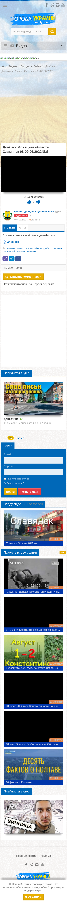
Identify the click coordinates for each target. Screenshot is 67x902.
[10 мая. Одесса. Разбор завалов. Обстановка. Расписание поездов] (33, 727)
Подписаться (21, 215)
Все (63, 552)
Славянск (13, 241)
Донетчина (11, 418)
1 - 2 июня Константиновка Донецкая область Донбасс (34, 629)
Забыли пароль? (14, 483)
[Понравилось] (28, 202)
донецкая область (33, 248)
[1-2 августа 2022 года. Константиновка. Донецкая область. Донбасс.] (33, 651)
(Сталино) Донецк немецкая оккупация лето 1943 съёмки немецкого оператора (34, 591)
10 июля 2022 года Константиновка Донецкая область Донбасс (34, 706)
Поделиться (19, 227)
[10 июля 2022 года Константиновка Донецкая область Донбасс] (33, 689)
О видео (10, 228)
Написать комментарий (25, 276)
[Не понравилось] (38, 202)
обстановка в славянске (24, 251)
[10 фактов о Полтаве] (33, 766)
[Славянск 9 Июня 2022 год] (33, 527)
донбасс (47, 248)
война (20, 248)
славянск (10, 248)
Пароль (8, 466)
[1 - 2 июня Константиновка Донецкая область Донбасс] (33, 613)
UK (22, 437)
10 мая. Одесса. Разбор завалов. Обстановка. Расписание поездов (34, 744)
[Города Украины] (33, 19)
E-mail (8, 454)
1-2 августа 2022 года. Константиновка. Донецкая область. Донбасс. (34, 668)
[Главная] (3, 66)
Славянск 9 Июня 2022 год (22, 543)
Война (37, 220)
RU (11, 437)
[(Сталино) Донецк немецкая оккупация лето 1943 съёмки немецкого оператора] (33, 575)
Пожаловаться (25, 227)
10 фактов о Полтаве (18, 782)
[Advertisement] (33, 109)
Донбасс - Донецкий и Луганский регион (34, 211)
